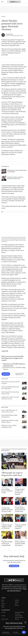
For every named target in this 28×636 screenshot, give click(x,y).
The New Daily (9, 34)
